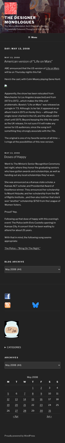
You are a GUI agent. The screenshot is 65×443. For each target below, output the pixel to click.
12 (8, 399)
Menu (34, 37)
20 (16, 405)
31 (49, 410)
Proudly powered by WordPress (20, 435)
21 (24, 405)
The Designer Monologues (20, 20)
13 (16, 399)
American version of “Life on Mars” (28, 61)
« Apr (15, 416)
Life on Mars (52, 68)
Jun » (49, 416)
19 (8, 405)
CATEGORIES (14, 347)
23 (41, 405)
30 (41, 410)
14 (24, 399)
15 (33, 399)
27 (16, 410)
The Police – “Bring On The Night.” (22, 248)
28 (24, 410)
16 (41, 399)
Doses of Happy (15, 157)
